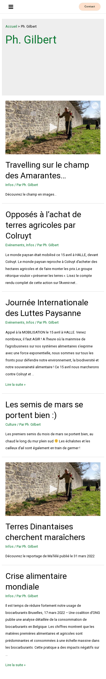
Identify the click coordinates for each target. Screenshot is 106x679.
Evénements (14, 245)
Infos (9, 185)
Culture (10, 424)
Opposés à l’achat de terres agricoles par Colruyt (43, 225)
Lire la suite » (15, 384)
